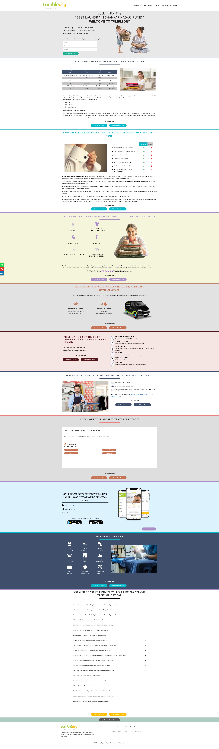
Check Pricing (109, 450)
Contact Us (138, 731)
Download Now (149, 529)
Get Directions (71, 450)
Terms (125, 731)
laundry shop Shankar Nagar (139, 394)
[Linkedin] (134, 726)
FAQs (119, 731)
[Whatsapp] (121, 726)
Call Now (71, 453)
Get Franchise (166, 5)
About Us (113, 731)
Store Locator (148, 5)
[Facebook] (117, 726)
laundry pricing (115, 396)
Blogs (175, 5)
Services (136, 5)
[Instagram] (126, 726)
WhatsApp (109, 453)
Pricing (157, 5)
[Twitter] (130, 726)
